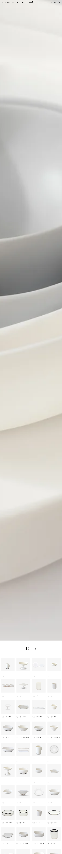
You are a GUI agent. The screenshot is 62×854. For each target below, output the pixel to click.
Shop (3, 2)
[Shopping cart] (55, 2)
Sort (59, 653)
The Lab (18, 2)
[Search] (59, 2)
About (8, 2)
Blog (23, 2)
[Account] (51, 2)
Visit (13, 2)
